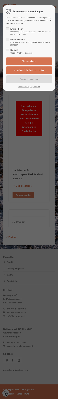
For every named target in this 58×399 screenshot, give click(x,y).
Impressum (35, 87)
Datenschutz (23, 87)
